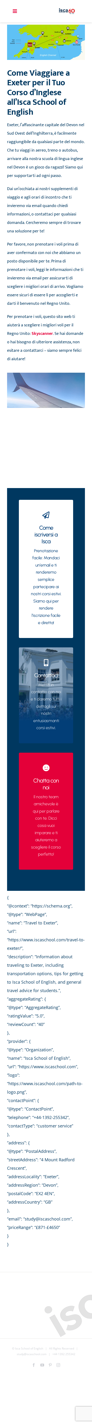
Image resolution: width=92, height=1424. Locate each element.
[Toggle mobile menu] (15, 11)
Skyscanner (42, 333)
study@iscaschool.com (31, 1354)
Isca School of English (29, 1348)
